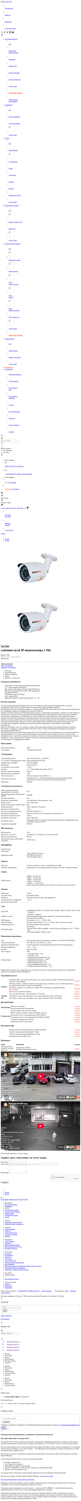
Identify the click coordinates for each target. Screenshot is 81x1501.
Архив (3, 533)
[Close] (1, 1298)
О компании (9, 1255)
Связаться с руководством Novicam (16, 1269)
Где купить (8, 1259)
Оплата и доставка (11, 1234)
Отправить (5, 1182)
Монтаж (7, 1236)
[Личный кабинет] (2, 505)
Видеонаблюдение (11, 39)
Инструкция (14, 989)
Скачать (76, 980)
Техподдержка (9, 1241)
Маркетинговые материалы (14, 1224)
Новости (8, 1257)
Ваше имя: (4, 1162)
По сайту (6, 452)
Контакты (8, 1253)
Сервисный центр (11, 1233)
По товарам (7, 448)
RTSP (38, 994)
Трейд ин (8, 1231)
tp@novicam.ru (5, 1293)
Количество (5, 658)
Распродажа (9, 367)
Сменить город (6, 502)
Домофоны (9, 105)
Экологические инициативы (14, 1262)
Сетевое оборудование (12, 244)
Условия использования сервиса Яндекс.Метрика (17, 1479)
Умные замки (9, 339)
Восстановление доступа (13, 1247)
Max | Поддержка (7, 665)
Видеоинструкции (11, 1248)
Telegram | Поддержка (8, 667)
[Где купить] (2, 493)
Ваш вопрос (5, 1172)
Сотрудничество (10, 1261)
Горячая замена (10, 1229)
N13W (7, 540)
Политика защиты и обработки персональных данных (23, 1266)
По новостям (7, 450)
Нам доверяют (9, 1264)
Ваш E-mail (20, 1164)
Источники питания (12, 205)
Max (66, 1291)
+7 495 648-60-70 (22, 1291)
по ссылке (49, 1476)
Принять (4, 1428)
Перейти (77, 988)
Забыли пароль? (6, 1315)
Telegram (72, 1291)
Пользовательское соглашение (15, 1268)
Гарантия (8, 1243)
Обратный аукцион (11, 1215)
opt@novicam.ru (46, 1291)
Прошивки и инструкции (13, 1222)
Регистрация (5, 1319)
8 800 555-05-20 (34, 1291)
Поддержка (9, 369)
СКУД (7, 138)
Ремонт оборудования (12, 1245)
